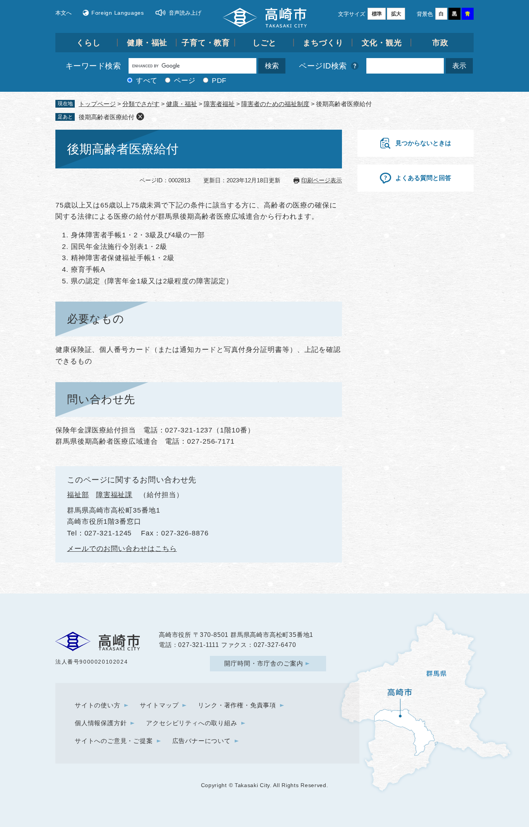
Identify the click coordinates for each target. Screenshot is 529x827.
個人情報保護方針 (101, 723)
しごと (264, 42)
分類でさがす (141, 104)
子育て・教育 (206, 42)
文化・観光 (382, 42)
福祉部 (78, 495)
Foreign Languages (117, 13)
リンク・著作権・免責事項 (237, 705)
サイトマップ (159, 705)
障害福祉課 (114, 495)
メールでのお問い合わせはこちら (122, 548)
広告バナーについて (201, 741)
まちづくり (323, 42)
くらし (88, 42)
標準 (377, 14)
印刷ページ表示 (321, 180)
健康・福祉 (147, 42)
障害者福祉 (219, 104)
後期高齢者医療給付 (106, 117)
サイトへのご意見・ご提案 (114, 741)
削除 (140, 116)
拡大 (396, 14)
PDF (219, 80)
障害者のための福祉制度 (275, 104)
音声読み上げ (185, 13)
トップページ (97, 104)
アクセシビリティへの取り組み (191, 723)
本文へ (63, 13)
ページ (185, 80)
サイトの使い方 (97, 705)
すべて (147, 80)
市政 (440, 42)
